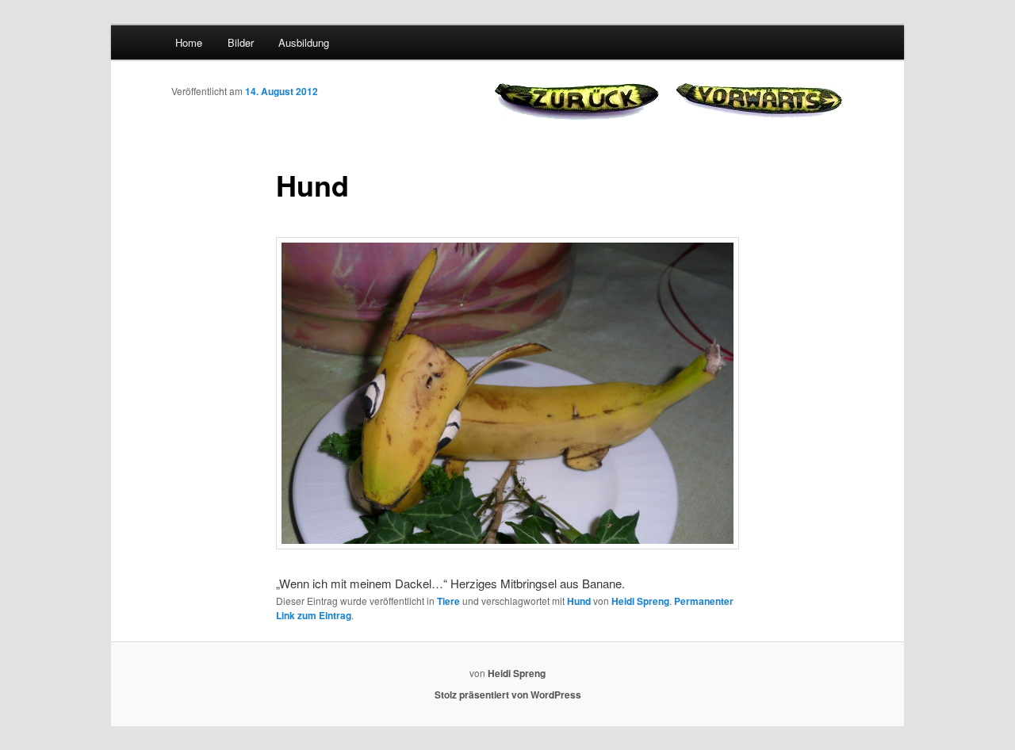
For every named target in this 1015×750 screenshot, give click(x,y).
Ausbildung (303, 42)
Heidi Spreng (640, 601)
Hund (579, 601)
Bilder (241, 42)
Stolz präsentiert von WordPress (508, 694)
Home (188, 42)
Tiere (448, 601)
